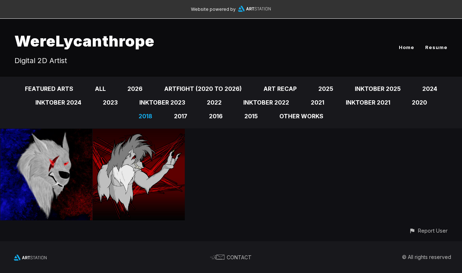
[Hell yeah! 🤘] (139, 133)
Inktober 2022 (266, 102)
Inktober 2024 (58, 102)
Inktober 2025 (378, 88)
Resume (436, 47)
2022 (214, 102)
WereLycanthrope (84, 41)
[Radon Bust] (46, 133)
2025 (325, 88)
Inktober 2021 (368, 102)
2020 (419, 102)
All (100, 88)
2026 (135, 88)
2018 (145, 116)
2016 (216, 116)
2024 (429, 88)
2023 (110, 102)
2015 (251, 116)
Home (406, 47)
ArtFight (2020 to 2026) (203, 88)
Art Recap (280, 88)
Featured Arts (49, 88)
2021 (317, 102)
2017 (180, 116)
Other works (301, 116)
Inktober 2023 (162, 102)
